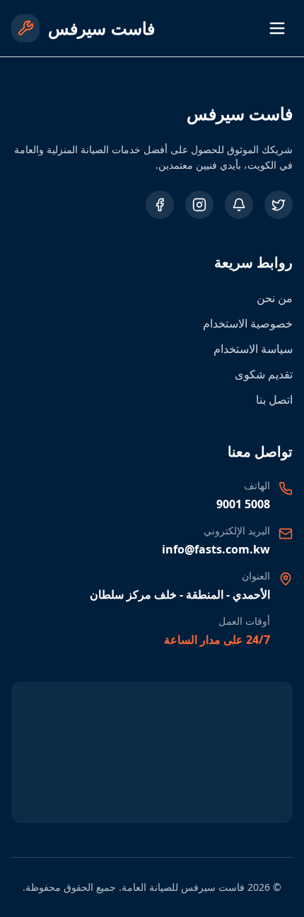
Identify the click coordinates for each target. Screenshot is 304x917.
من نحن (275, 298)
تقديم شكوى (264, 374)
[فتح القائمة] (277, 28)
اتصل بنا (274, 399)
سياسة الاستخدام (253, 348)
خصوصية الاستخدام (248, 323)
